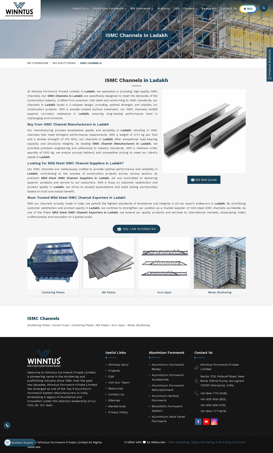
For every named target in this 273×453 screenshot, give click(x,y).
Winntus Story (118, 364)
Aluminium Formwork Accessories (168, 377)
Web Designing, (179, 442)
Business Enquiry (22, 442)
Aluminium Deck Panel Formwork (168, 419)
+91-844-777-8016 (213, 411)
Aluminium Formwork (108, 8)
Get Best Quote (205, 179)
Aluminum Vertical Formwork (165, 398)
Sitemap (114, 400)
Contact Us (229, 8)
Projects (164, 8)
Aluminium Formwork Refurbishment (168, 388)
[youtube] (206, 421)
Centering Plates (82, 325)
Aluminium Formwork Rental (168, 367)
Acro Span (118, 325)
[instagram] (214, 421)
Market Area (117, 406)
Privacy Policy (118, 412)
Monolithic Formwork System (167, 408)
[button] (243, 263)
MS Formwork (141, 8)
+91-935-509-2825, (213, 399)
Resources (209, 8)
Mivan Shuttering (139, 325)
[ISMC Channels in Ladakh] (204, 131)
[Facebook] (198, 421)
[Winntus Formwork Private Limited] (19, 9)
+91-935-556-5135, (213, 405)
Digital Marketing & (204, 442)
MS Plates (102, 325)
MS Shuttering (64, 63)
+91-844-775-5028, (213, 393)
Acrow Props (61, 325)
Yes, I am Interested (139, 229)
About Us (79, 8)
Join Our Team (118, 382)
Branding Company (232, 442)
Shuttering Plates (38, 325)
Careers (189, 8)
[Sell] (248, 9)
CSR (177, 8)
